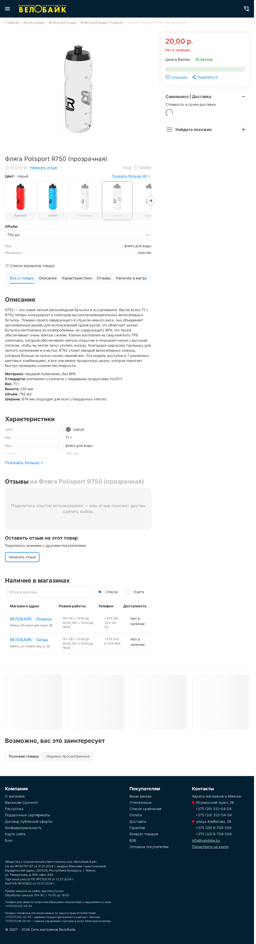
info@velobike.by (206, 840)
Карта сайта (15, 834)
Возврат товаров (144, 834)
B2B (133, 840)
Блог (9, 840)
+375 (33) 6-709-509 (214, 834)
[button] (205, 77)
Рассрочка (14, 809)
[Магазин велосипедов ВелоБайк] (43, 8)
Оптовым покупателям (149, 847)
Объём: (11, 226)
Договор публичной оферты (28, 821)
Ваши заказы (141, 796)
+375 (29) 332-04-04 (214, 809)
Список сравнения (145, 809)
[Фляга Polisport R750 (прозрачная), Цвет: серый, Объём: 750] (78, 89)
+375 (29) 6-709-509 (214, 828)
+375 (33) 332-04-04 (214, 815)
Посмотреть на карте (210, 847)
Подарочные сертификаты (27, 815)
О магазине (15, 796)
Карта (138, 592)
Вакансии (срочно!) (21, 802)
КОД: (128, 167)
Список (111, 592)
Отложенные (141, 802)
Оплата (136, 815)
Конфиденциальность (23, 828)
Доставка (138, 821)
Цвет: (10, 176)
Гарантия (137, 828)
